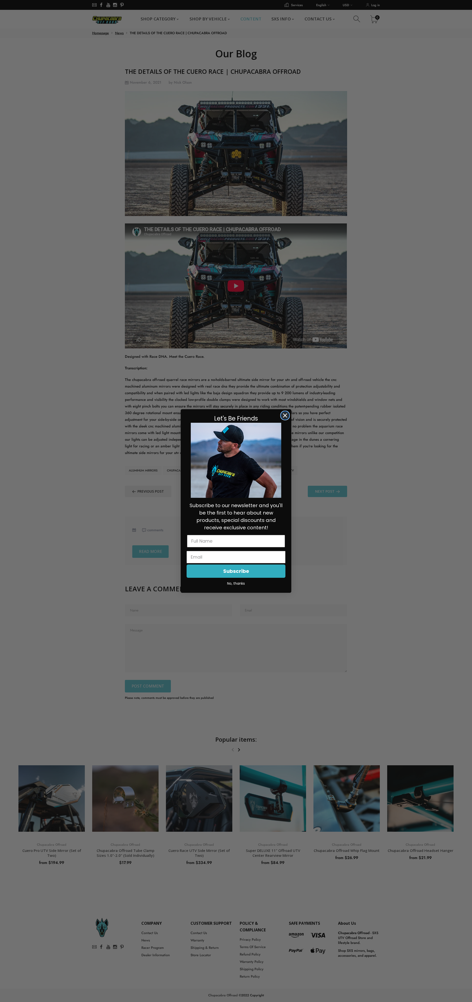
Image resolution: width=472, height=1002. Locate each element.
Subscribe (236, 571)
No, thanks (236, 583)
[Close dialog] (285, 415)
